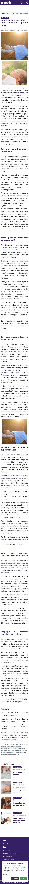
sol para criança (5, 754)
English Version (7, 856)
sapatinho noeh (22, 750)
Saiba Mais (6, 875)
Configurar (15, 878)
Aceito (23, 878)
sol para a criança (13, 752)
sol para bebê (22, 752)
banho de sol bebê (22, 744)
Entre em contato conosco (11, 853)
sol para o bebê (14, 754)
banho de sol (13, 744)
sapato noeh (4, 752)
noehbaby (14, 750)
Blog (17, 13)
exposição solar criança (18, 748)
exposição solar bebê (7, 748)
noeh (3, 750)
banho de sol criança (6, 746)
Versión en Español (8, 859)
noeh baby (8, 750)
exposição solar (16, 746)
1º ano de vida (9, 13)
